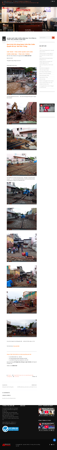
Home (6, 20)
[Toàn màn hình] (53, 415)
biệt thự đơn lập (42, 79)
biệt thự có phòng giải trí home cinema (46, 80)
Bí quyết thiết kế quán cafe (46, 20)
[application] (46, 412)
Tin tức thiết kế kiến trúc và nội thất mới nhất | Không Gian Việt (23, 20)
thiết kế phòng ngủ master (44, 75)
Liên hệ (52, 7)
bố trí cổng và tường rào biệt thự (45, 71)
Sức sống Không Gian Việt (28, 375)
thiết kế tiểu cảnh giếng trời (44, 68)
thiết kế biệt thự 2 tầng (43, 77)
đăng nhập (8, 398)
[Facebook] (36, 376)
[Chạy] (39, 415)
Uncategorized (9, 376)
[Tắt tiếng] (51, 415)
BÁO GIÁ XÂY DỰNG (30, 7)
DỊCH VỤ (22, 7)
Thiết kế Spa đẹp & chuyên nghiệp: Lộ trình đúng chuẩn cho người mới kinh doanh (46, 55)
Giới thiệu (16, 7)
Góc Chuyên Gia (45, 7)
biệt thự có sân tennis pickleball (45, 73)
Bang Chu (9, 375)
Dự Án (38, 7)
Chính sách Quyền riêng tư (44, 69)
